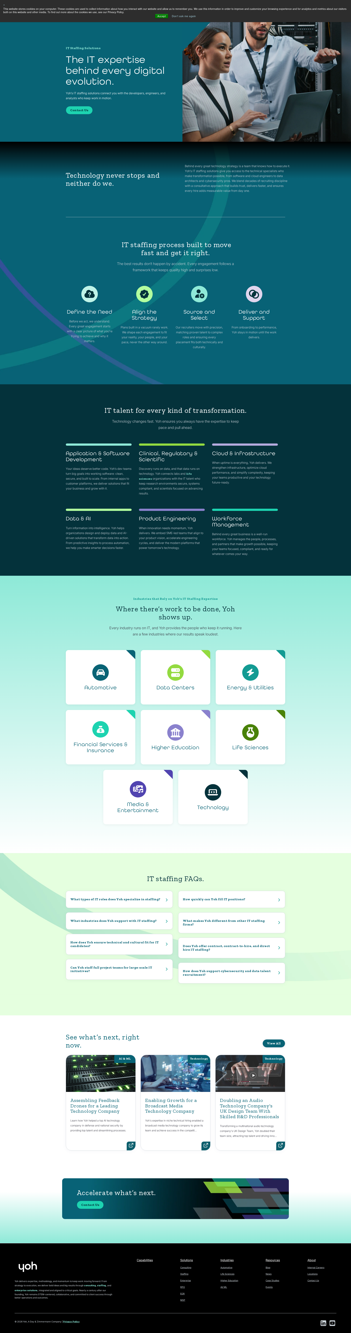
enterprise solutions (26, 1290)
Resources (273, 1260)
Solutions (186, 1260)
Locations (312, 1274)
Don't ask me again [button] (184, 16)
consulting (90, 1285)
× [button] (4, 4)
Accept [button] (161, 16)
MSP (182, 1300)
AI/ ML (223, 1287)
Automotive (226, 1267)
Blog (268, 1267)
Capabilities (145, 1260)
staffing (101, 1285)
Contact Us (79, 110)
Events (269, 1287)
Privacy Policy (71, 1321)
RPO (182, 1287)
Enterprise (185, 1280)
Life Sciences (227, 1274)
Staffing (184, 1274)
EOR (182, 1293)
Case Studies (272, 1280)
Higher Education (229, 1280)
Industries (227, 1260)
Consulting (185, 1267)
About (311, 1260)
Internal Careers (315, 1267)
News (268, 1274)
